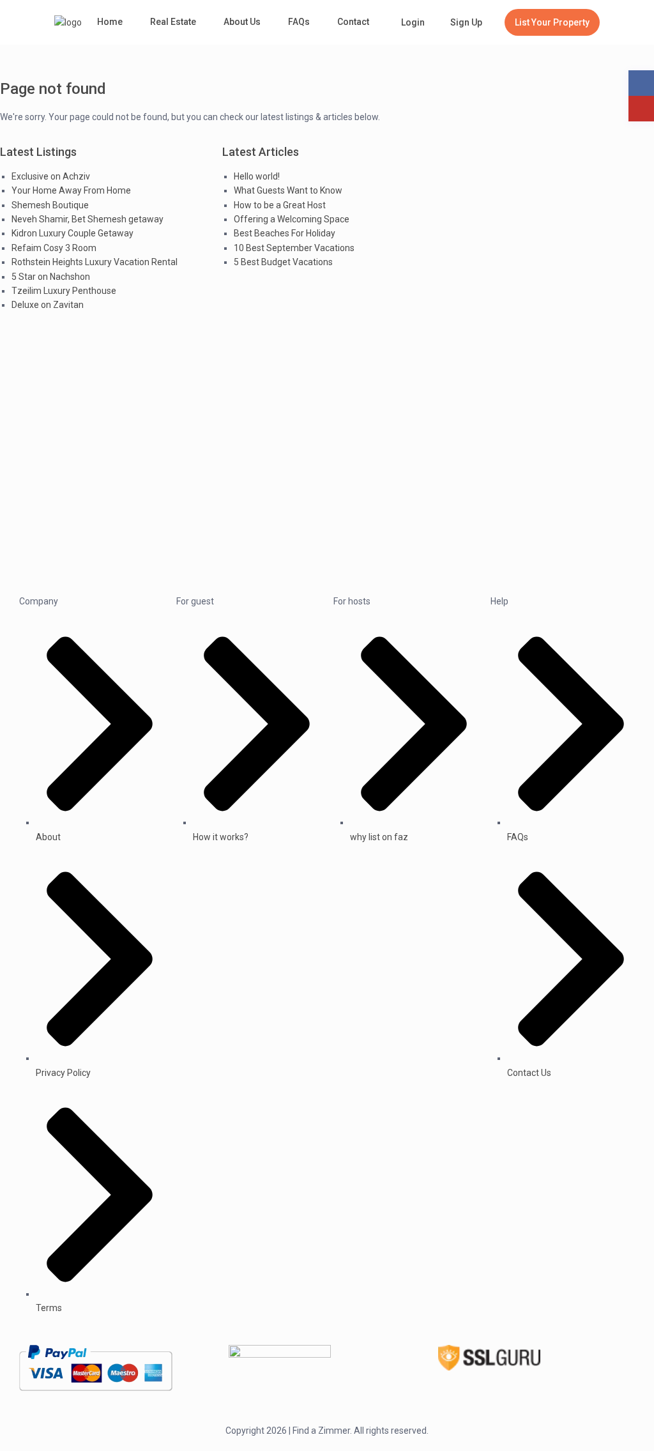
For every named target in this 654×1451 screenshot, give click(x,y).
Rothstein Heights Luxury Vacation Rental (94, 262)
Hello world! (257, 176)
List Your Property (552, 22)
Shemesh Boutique (50, 205)
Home (110, 22)
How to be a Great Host (280, 205)
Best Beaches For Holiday (284, 233)
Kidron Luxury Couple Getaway (72, 233)
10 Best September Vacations (294, 248)
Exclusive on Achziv (50, 176)
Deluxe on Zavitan (47, 305)
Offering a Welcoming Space (291, 219)
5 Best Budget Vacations (283, 262)
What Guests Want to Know (288, 190)
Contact (353, 22)
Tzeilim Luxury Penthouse (63, 291)
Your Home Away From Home (71, 190)
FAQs (299, 22)
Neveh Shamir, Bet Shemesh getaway (87, 219)
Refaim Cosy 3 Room (53, 248)
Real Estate (173, 22)
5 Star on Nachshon (50, 277)
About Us (242, 22)
